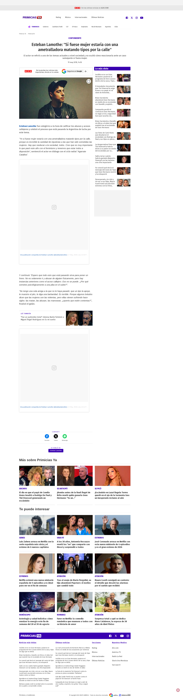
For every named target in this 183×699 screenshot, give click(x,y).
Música (68, 17)
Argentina (108, 27)
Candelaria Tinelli (57, 27)
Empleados (84, 27)
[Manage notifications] (178, 690)
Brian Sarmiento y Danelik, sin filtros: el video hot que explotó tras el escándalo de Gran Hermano (36, 656)
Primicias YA (22, 34)
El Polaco (75, 27)
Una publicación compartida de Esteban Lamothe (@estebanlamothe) (43, 255)
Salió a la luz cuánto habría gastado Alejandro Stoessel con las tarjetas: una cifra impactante (34, 667)
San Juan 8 (116, 665)
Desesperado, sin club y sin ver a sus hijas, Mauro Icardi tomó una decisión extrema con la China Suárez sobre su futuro (36, 673)
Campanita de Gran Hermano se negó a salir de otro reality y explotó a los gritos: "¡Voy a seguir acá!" (71, 684)
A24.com (115, 648)
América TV (116, 652)
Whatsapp (65, 440)
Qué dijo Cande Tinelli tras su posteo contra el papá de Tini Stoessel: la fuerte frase (71, 678)
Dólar (116, 27)
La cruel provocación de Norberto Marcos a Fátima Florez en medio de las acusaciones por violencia (72, 649)
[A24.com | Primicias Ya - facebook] (127, 18)
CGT (67, 27)
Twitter (56, 440)
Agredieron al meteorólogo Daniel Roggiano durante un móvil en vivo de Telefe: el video (34, 679)
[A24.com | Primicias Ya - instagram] (137, 18)
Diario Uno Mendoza (120, 661)
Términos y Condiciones (27, 695)
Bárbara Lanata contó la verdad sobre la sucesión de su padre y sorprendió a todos (36, 685)
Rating (58, 17)
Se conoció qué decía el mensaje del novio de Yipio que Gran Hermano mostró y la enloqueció (36, 661)
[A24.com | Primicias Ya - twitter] (131, 18)
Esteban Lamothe (56, 450)
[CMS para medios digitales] (125, 695)
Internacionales (81, 17)
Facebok (47, 440)
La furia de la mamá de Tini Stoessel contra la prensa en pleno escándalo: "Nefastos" (70, 672)
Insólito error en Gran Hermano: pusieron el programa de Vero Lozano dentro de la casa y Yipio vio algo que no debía (36, 650)
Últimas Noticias (97, 17)
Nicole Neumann (96, 27)
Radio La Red (117, 656)
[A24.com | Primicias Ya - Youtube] (141, 18)
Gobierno (46, 27)
